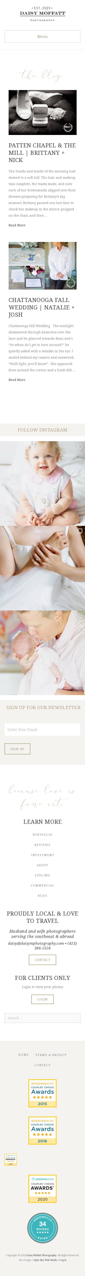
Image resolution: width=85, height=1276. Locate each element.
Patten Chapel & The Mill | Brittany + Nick (42, 152)
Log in (63, 1260)
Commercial (43, 885)
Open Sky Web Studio (45, 1260)
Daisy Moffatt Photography (41, 1255)
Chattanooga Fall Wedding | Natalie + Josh (42, 307)
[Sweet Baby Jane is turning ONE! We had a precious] (42, 483)
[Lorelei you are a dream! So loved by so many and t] (42, 652)
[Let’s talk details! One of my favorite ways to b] (42, 568)
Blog (42, 896)
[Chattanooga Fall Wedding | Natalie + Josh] (43, 288)
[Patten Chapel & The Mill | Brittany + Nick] (43, 134)
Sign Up (17, 749)
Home (23, 1055)
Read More (17, 225)
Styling (42, 875)
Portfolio (43, 835)
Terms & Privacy (51, 1055)
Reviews (42, 845)
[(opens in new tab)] (42, 1106)
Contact (42, 1065)
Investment (42, 855)
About (42, 865)
